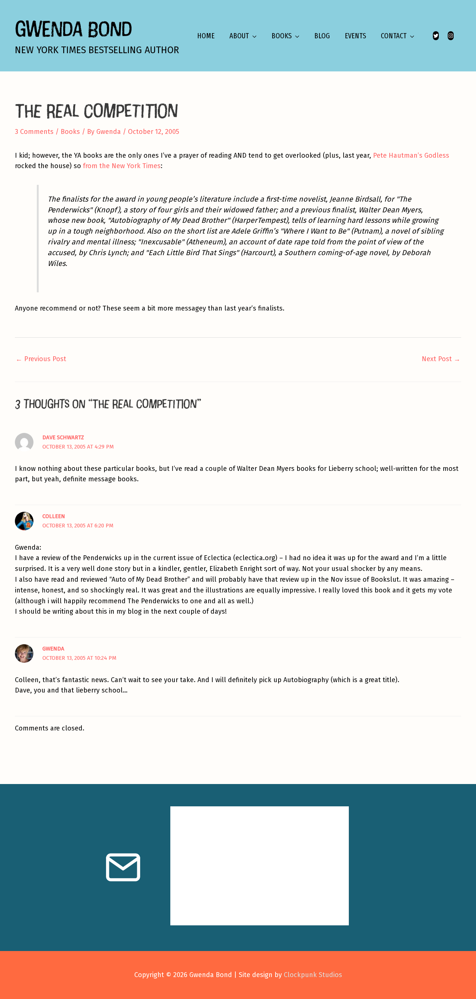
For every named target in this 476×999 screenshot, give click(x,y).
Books (70, 132)
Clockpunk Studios (313, 975)
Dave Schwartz (63, 437)
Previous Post (41, 359)
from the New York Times (122, 166)
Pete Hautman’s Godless (411, 155)
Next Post (441, 359)
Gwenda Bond (73, 28)
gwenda (53, 648)
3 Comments (34, 132)
